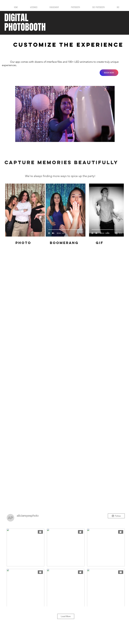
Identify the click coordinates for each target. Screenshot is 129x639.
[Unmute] (22, 138)
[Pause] (18, 138)
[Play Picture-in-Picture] (107, 138)
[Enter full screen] (111, 138)
